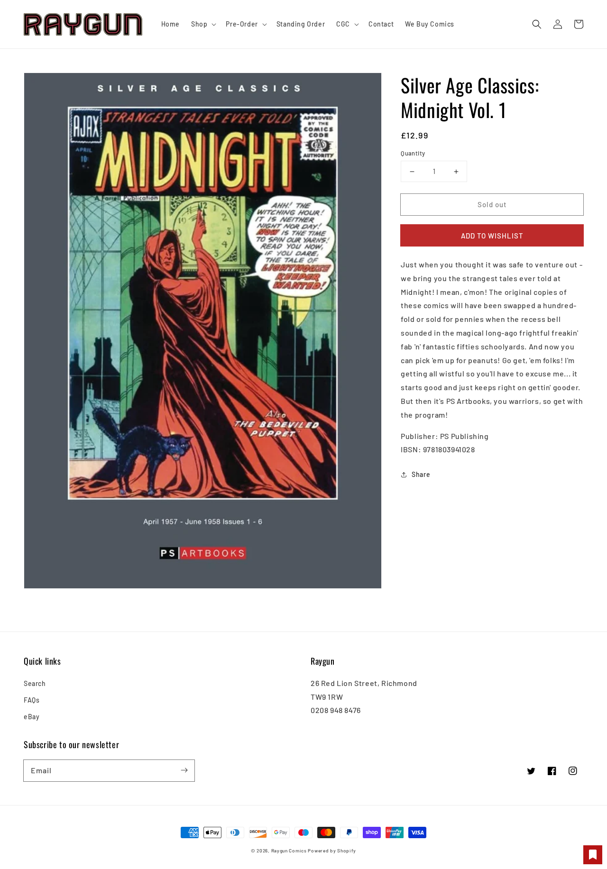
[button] (536, 24)
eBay (31, 717)
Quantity (413, 153)
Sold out (492, 204)
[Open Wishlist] (592, 854)
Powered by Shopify (332, 850)
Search (35, 683)
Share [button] (421, 475)
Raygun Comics (289, 850)
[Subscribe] (184, 770)
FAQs (31, 700)
